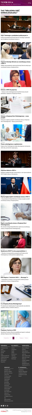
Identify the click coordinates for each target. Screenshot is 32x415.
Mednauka (13, 358)
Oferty (2, 349)
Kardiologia (6, 385)
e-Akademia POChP (23, 373)
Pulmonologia (7, 388)
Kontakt (2, 352)
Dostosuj (24, 349)
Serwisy (13, 348)
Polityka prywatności (5, 355)
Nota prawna (3, 360)
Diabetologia (7, 379)
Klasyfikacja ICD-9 (25, 363)
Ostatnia (26, 338)
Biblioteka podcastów (8, 401)
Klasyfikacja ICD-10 (26, 365)
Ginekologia (6, 390)
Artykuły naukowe (25, 360)
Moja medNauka (25, 348)
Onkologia (6, 380)
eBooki (12, 352)
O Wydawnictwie (4, 348)
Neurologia (6, 382)
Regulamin (3, 362)
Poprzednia (6, 338)
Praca (2, 354)
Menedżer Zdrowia (8, 373)
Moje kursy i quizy (25, 357)
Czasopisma (13, 349)
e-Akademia (13, 357)
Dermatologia (7, 377)
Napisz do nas (4, 358)
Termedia (29, 411)
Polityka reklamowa (5, 357)
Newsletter (3, 351)
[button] (29, 3)
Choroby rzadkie (7, 376)
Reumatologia (7, 383)
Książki (12, 351)
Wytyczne (24, 358)
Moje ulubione (25, 351)
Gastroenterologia (8, 387)
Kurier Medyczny (7, 391)
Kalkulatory (24, 362)
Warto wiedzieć (7, 399)
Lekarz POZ (6, 374)
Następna (22, 338)
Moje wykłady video (26, 355)
